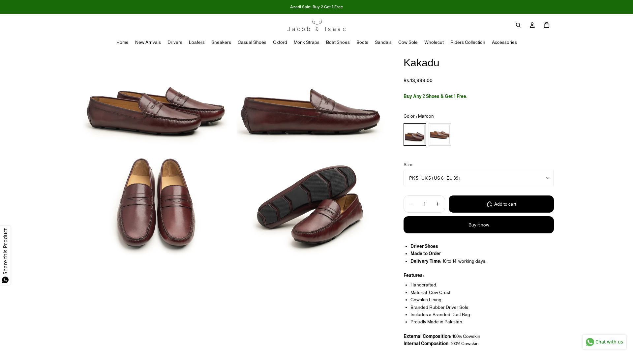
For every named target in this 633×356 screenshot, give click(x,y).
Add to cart (505, 204)
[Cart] (546, 25)
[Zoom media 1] (156, 100)
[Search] (518, 25)
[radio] (415, 134)
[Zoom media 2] (311, 100)
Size (408, 164)
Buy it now (478, 224)
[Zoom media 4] (311, 204)
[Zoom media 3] (156, 204)
